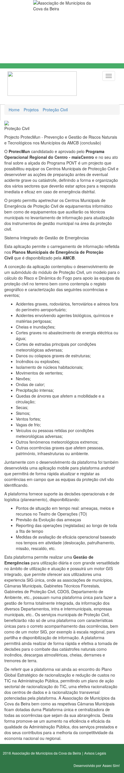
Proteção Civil (55, 109)
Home (14, 109)
